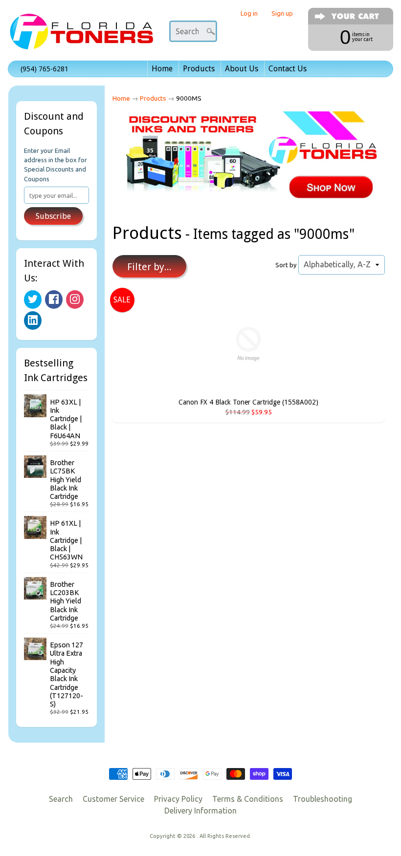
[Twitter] (33, 299)
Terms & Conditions (247, 798)
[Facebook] (54, 299)
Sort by (285, 264)
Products (199, 68)
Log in (249, 13)
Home (162, 68)
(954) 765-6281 (44, 69)
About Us (241, 68)
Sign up (282, 13)
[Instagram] (75, 299)
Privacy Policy (178, 798)
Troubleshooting (322, 798)
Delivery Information (200, 810)
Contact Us (287, 68)
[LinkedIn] (33, 320)
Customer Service (113, 798)
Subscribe (53, 216)
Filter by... (149, 267)
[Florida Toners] (81, 36)
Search (61, 798)
